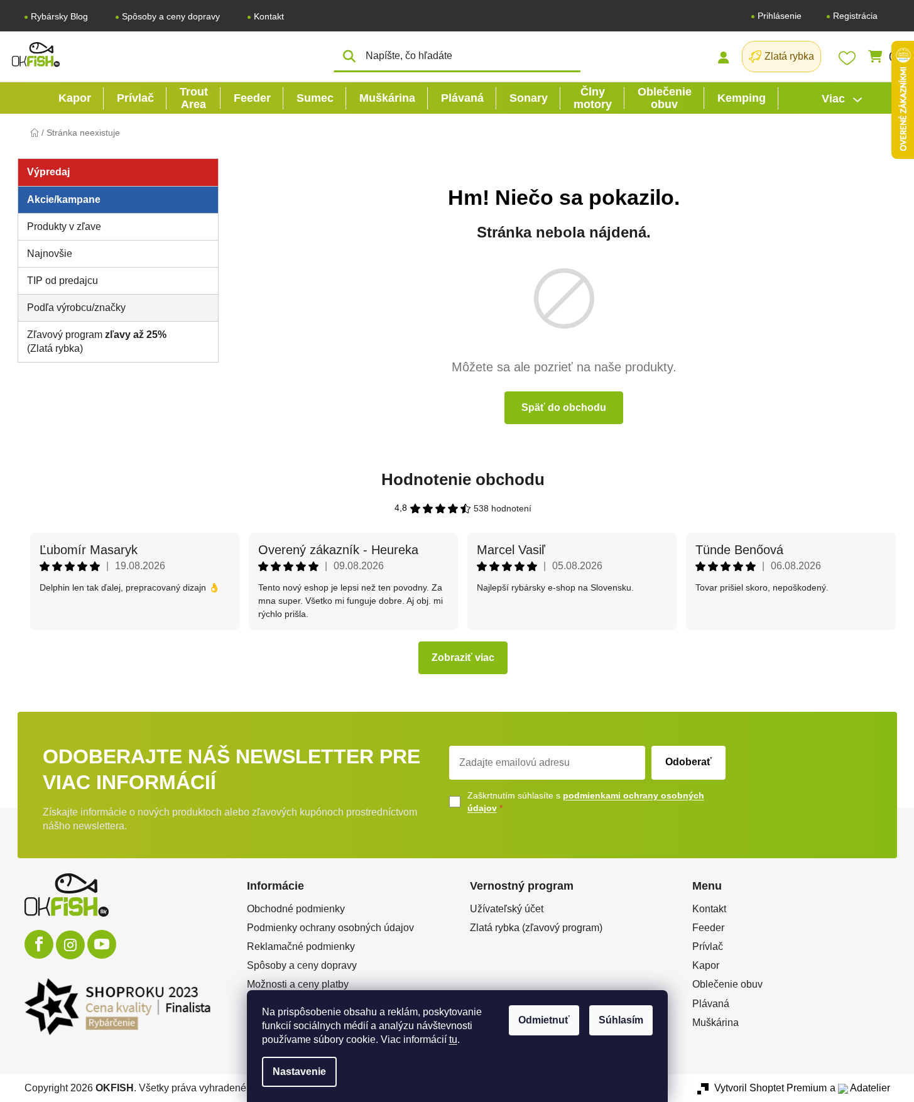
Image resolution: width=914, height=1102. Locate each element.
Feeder (708, 927)
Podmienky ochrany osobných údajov (330, 927)
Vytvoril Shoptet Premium (770, 1088)
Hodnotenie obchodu (463, 479)
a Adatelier (860, 1088)
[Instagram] (70, 944)
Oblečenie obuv (727, 984)
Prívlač (707, 946)
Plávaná (710, 1003)
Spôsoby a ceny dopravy (171, 16)
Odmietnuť (544, 1020)
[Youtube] (101, 944)
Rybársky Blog (59, 16)
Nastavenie (299, 1071)
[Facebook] (38, 944)
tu (453, 1039)
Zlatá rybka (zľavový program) (536, 927)
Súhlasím (621, 1020)
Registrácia (855, 16)
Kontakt (269, 16)
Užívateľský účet (506, 908)
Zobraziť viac (463, 657)
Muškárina (715, 1022)
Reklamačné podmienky (301, 946)
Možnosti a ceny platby (298, 984)
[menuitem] (75, 98)
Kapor (705, 965)
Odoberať (688, 761)
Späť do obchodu (563, 407)
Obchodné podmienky (296, 908)
